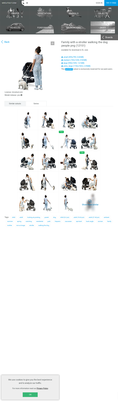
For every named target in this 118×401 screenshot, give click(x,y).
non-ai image (20, 225)
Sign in (99, 3)
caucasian (68, 221)
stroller (31, 225)
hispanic (57, 221)
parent (46, 217)
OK (30, 395)
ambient (106, 217)
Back (6, 42)
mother (9, 225)
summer (10, 221)
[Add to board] (52, 43)
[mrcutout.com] (12, 3)
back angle (89, 221)
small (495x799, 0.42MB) (73, 57)
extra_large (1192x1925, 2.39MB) (76, 66)
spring (19, 221)
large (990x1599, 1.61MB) (73, 63)
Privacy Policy (42, 388)
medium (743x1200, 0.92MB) (75, 60)
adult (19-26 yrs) (79, 217)
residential (39, 221)
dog (54, 217)
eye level (79, 221)
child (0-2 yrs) (64, 217)
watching (29, 221)
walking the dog (43, 225)
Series (36, 103)
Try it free (111, 3)
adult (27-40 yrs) (94, 217)
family (109, 221)
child (13, 217)
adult (21, 217)
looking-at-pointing (33, 217)
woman (100, 221)
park (48, 221)
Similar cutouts (15, 103)
